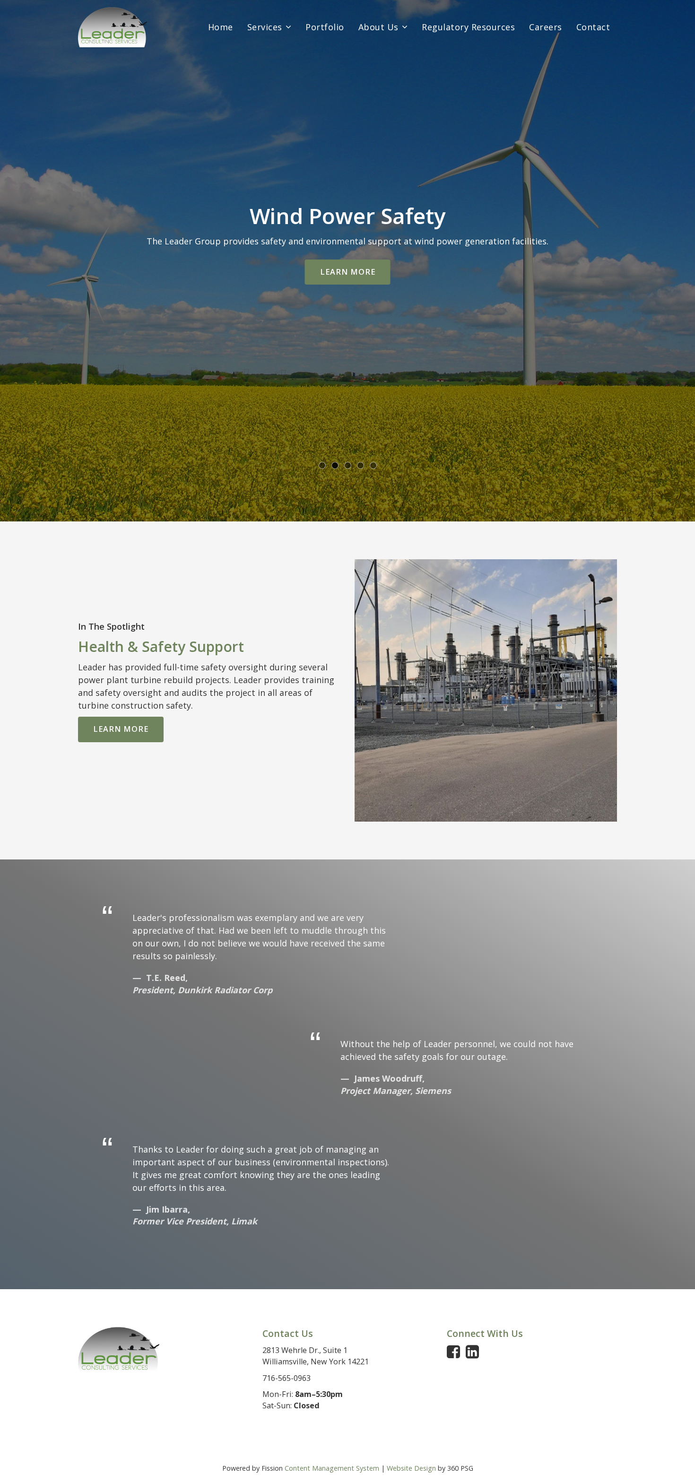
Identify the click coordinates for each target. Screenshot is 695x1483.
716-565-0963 (286, 1378)
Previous (30, 259)
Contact (593, 27)
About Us (378, 27)
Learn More (347, 272)
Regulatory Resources (468, 27)
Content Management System (332, 1468)
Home (220, 27)
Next (665, 259)
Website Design (411, 1468)
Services (264, 27)
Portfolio (324, 27)
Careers (545, 27)
